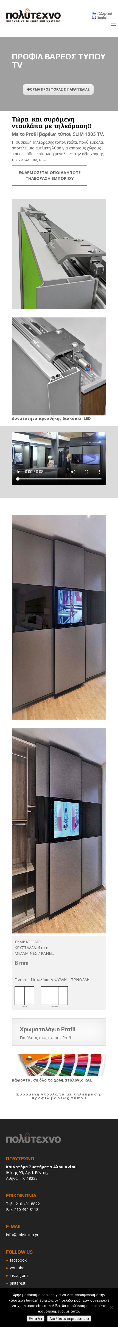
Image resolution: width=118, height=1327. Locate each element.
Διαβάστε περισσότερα (69, 1318)
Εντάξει (35, 1318)
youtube (17, 1267)
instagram (19, 1275)
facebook (18, 1260)
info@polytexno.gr (22, 1234)
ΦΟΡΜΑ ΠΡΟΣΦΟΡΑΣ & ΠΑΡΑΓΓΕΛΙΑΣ (58, 89)
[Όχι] (111, 1307)
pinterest (18, 1283)
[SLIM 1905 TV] (59, 617)
